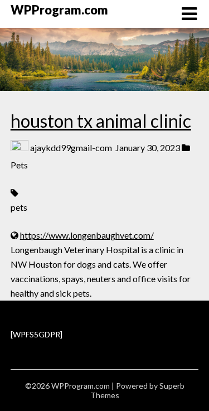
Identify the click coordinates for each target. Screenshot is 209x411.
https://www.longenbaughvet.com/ (87, 235)
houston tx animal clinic (101, 121)
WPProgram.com (59, 9)
